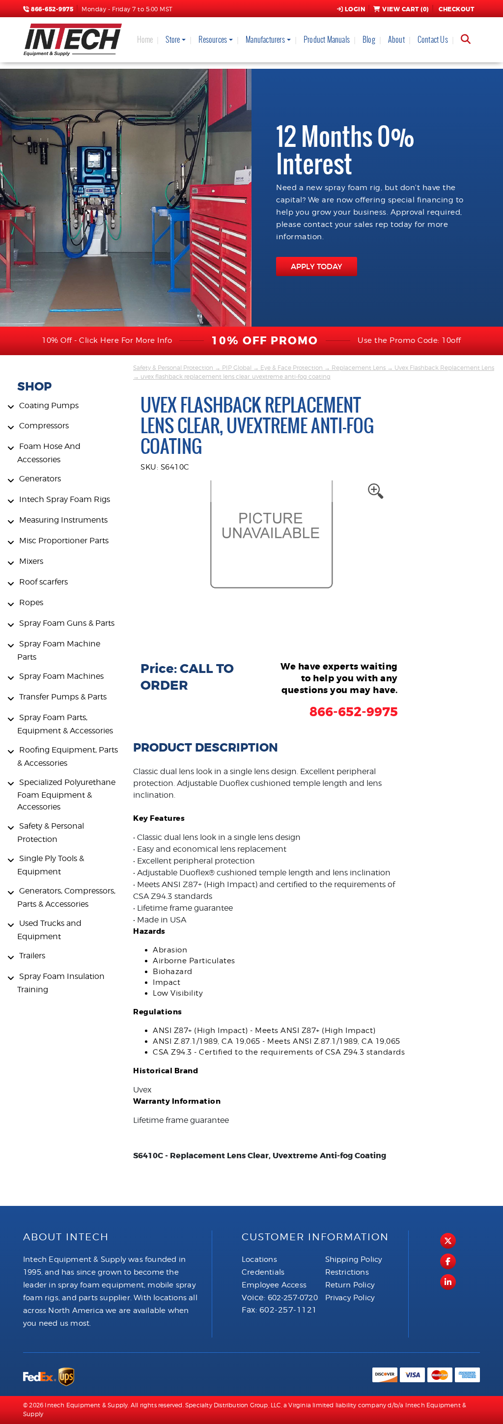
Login (355, 9)
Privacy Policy (350, 1297)
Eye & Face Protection (291, 367)
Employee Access (274, 1285)
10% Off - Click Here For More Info (107, 340)
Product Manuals (327, 39)
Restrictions (347, 1272)
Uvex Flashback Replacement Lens (444, 367)
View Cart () (405, 9)
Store (173, 39)
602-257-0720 (293, 1297)
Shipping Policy (354, 1259)
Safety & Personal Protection (173, 367)
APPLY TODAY (316, 266)
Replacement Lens (359, 367)
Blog (369, 39)
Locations (259, 1259)
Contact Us (433, 39)
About (396, 39)
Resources (212, 39)
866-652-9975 (51, 9)
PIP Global (237, 367)
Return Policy (350, 1285)
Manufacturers (265, 39)
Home (145, 39)
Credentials (263, 1272)
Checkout (456, 9)
